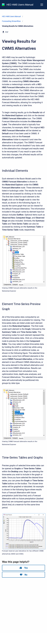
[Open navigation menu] (41, 5)
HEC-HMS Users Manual (20, 4)
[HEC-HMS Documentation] (3, 4)
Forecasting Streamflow (11, 21)
